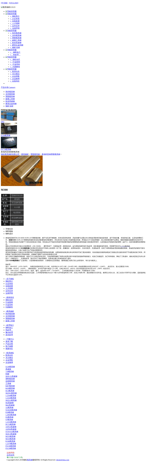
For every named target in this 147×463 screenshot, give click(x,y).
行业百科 (9, 305)
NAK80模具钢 (11, 410)
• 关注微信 (15, 74)
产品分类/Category (8, 87)
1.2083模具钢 (11, 415)
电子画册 (9, 346)
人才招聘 (9, 288)
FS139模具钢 (11, 448)
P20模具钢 (10, 412)
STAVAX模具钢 (12, 432)
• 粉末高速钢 (15, 43)
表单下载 (9, 341)
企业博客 (9, 360)
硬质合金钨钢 (11, 104)
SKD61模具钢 (11, 393)
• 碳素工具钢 (15, 40)
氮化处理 (9, 332)
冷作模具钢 (10, 94)
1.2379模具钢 (11, 444)
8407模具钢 (10, 386)
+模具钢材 (10, 311)
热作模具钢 (10, 92)
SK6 (2, 122)
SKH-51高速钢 (11, 376)
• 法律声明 (15, 28)
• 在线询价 (15, 81)
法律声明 (9, 293)
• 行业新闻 (15, 62)
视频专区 (9, 349)
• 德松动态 (15, 59)
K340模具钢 (10, 441)
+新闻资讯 (10, 297)
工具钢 (8, 383)
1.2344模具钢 (11, 395)
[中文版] (4, 3)
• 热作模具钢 (15, 33)
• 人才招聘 (15, 23)
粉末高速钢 (10, 101)
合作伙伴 (9, 291)
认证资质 (9, 284)
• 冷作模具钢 (15, 35)
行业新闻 (9, 302)
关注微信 (9, 358)
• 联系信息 (15, 71)
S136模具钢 (5, 135)
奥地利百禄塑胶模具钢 (51, 154)
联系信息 (9, 355)
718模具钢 (10, 371)
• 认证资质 (15, 19)
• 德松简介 (15, 16)
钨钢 (7, 374)
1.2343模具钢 (11, 398)
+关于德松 (10, 279)
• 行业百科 (15, 64)
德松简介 (9, 281)
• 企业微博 (15, 79)
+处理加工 (10, 325)
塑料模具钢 (10, 379)
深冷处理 (9, 335)
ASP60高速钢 (11, 429)
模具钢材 (25, 154)
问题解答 (9, 307)
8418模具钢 (10, 388)
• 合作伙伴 (15, 26)
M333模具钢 (10, 436)
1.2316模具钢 (11, 422)
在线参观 (9, 286)
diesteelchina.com (62, 460)
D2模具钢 (9, 417)
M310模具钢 (10, 439)
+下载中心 (10, 339)
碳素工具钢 (10, 99)
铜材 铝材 (9, 106)
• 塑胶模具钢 (15, 38)
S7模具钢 (9, 420)
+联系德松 (10, 353)
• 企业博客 (15, 76)
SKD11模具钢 (11, 400)
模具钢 (30, 460)
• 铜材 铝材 (15, 47)
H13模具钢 (10, 391)
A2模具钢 (9, 408)
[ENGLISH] (13, 3)
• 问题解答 (15, 67)
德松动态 (9, 300)
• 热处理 (15, 55)
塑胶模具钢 (10, 96)
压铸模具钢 (10, 381)
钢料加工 (9, 328)
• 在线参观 (15, 21)
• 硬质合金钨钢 (16, 45)
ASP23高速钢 (11, 427)
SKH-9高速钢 (11, 434)
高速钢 (8, 369)
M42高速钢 (10, 405)
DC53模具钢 (6, 149)
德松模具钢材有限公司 (10, 154)
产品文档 (9, 344)
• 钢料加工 (15, 52)
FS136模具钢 (11, 446)
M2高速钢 (10, 403)
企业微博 (9, 362)
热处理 (9, 330)
